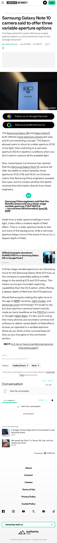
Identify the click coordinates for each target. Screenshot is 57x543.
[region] (28, 417)
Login (51, 2)
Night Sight (21, 316)
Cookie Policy (28, 503)
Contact (28, 475)
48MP (17, 301)
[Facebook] (3, 511)
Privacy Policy (28, 496)
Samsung (5, 359)
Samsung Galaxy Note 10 (25, 166)
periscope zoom (11, 304)
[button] (28, 2)
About (28, 468)
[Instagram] (13, 511)
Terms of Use (28, 489)
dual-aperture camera (30, 136)
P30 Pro (41, 312)
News (4, 355)
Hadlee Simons (11, 44)
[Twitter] (33, 511)
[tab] (9, 400)
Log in (44, 380)
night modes (39, 301)
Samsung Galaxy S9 (18, 133)
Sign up (50, 380)
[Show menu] (2, 2)
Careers (28, 482)
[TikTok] (53, 511)
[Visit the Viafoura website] (49, 453)
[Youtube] (23, 511)
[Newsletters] (43, 511)
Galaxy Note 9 (42, 133)
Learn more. (48, 13)
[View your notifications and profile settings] (52, 400)
